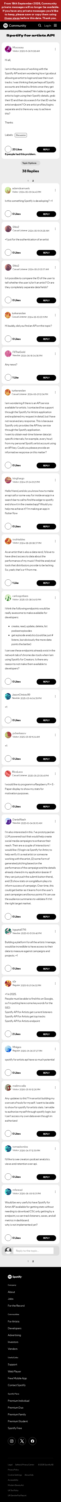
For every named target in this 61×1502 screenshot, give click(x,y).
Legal (10, 1464)
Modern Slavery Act (16, 1485)
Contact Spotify (17, 1385)
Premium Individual (18, 1400)
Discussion (21, 135)
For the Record (16, 1305)
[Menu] (55, 26)
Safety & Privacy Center (24, 1464)
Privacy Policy (13, 1469)
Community (17, 25)
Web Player (14, 1371)
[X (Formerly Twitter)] (22, 1441)
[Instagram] (12, 1441)
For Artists (14, 1321)
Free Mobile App (17, 1378)
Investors (13, 1342)
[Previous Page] (23, 181)
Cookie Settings (15, 1475)
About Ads (29, 1475)
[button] (55, 49)
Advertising (14, 1335)
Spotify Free (15, 1428)
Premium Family (17, 1414)
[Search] (39, 26)
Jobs (10, 1299)
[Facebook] (32, 1441)
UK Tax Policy (13, 1490)
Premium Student (18, 1421)
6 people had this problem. (20, 154)
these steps (12, 18)
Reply (46, 149)
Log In (47, 25)
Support (12, 1364)
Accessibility (13, 1480)
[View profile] (8, 49)
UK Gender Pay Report (17, 1495)
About (11, 1292)
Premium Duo (15, 1407)
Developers (14, 1328)
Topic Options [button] (30, 163)
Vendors (13, 1349)
